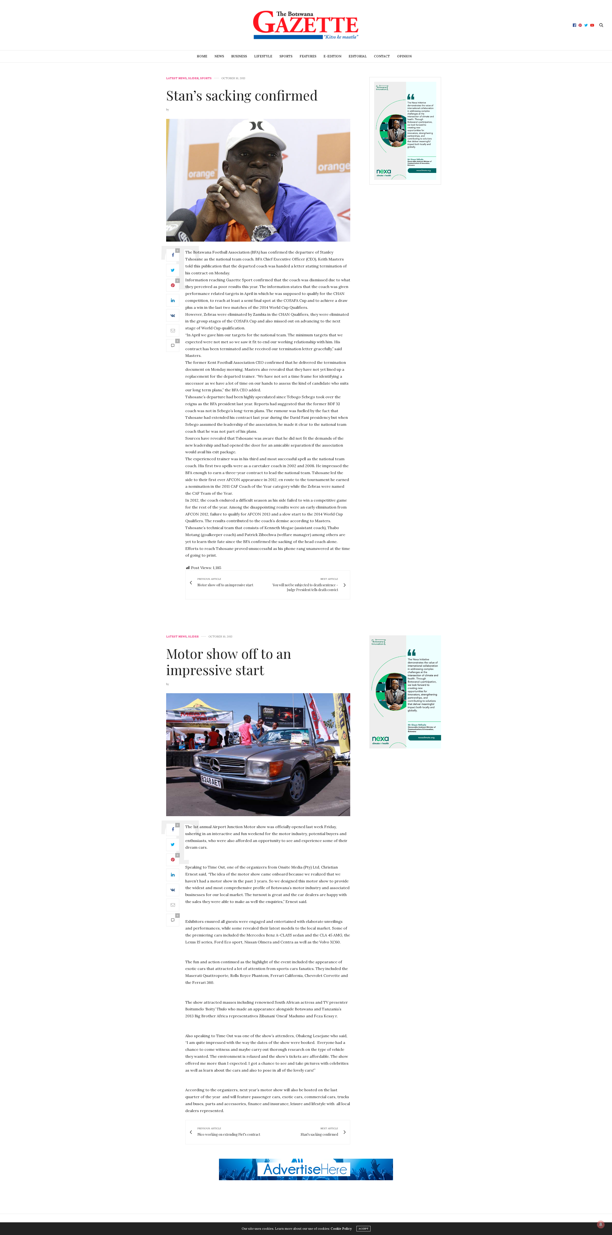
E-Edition (332, 56)
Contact (382, 56)
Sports (285, 56)
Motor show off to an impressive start (228, 661)
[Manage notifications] (601, 1224)
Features (308, 56)
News (219, 56)
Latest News (176, 78)
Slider (193, 78)
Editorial (358, 56)
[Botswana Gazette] (306, 25)
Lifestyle (263, 56)
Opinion (404, 56)
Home (202, 56)
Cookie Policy (341, 1229)
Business (239, 56)
